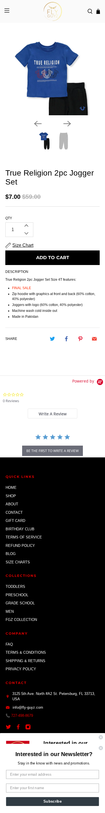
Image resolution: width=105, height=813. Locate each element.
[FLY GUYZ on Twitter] (10, 728)
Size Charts (18, 562)
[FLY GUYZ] (52, 11)
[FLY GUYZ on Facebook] (19, 728)
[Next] (67, 123)
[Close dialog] (101, 737)
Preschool (17, 595)
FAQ (9, 644)
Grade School (20, 603)
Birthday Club (20, 529)
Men (10, 611)
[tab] (52, 413)
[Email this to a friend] (94, 338)
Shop (11, 496)
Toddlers (15, 586)
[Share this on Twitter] (52, 338)
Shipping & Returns (25, 661)
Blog (11, 554)
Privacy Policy (21, 669)
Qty (8, 218)
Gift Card (15, 521)
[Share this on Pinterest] (80, 338)
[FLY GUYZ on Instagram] (29, 728)
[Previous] (38, 123)
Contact (14, 512)
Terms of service (24, 537)
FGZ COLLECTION (21, 620)
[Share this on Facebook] (66, 338)
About (12, 504)
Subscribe (52, 801)
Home (11, 487)
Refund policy (20, 545)
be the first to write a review (52, 450)
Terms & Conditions (26, 652)
